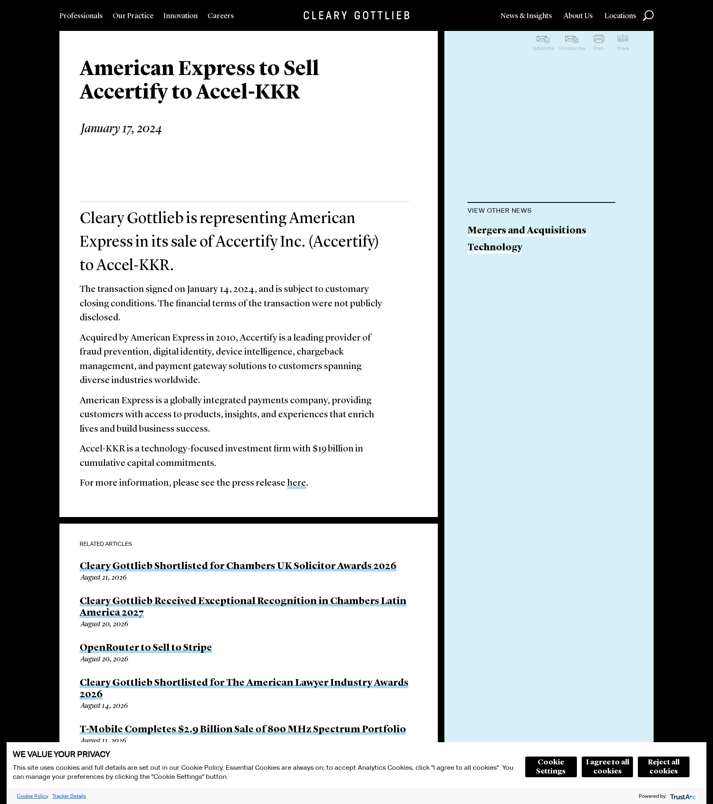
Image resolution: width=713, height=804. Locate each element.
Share (623, 48)
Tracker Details (69, 796)
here (296, 483)
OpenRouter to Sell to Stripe (146, 648)
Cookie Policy (32, 796)
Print (598, 48)
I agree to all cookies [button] (607, 767)
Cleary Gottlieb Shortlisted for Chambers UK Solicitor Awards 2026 (238, 566)
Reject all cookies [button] (664, 767)
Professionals (81, 16)
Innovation (180, 16)
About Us (578, 16)
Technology (494, 248)
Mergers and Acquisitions (526, 231)
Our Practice (133, 16)
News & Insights (526, 16)
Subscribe (543, 48)
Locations (620, 16)
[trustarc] (682, 796)
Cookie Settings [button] (551, 767)
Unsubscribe (572, 48)
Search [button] (648, 15)
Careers (221, 16)
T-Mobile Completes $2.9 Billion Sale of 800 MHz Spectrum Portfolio (243, 730)
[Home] (356, 15)
